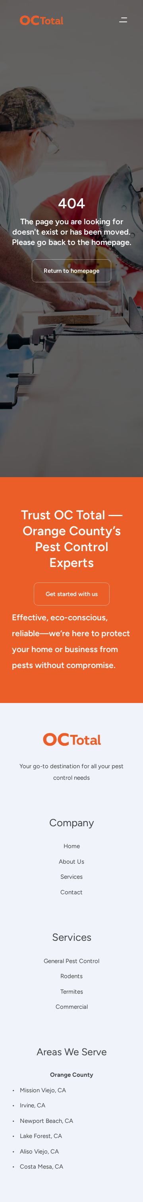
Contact (71, 892)
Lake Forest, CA (41, 1136)
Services (71, 876)
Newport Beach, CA (46, 1120)
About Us (71, 861)
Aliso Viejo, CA (39, 1151)
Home (72, 846)
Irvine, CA (32, 1105)
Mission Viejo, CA (43, 1089)
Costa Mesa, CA (41, 1166)
